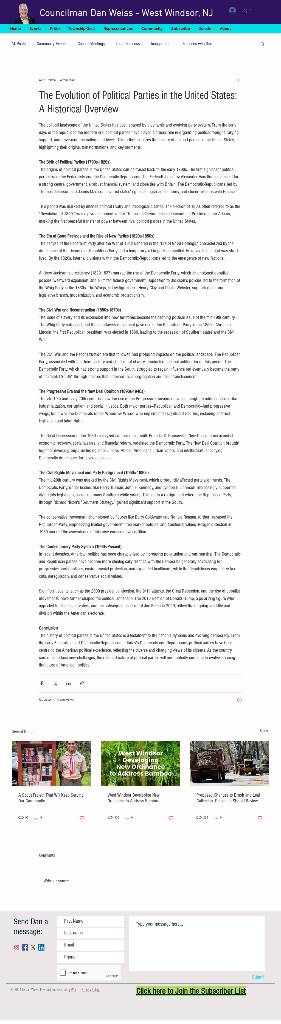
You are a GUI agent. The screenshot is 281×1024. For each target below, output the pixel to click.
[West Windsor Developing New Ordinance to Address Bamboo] (140, 763)
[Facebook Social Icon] (25, 947)
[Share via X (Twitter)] (55, 683)
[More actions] (238, 80)
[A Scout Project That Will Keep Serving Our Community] (51, 763)
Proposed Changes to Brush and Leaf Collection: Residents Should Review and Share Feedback (228, 798)
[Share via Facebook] (41, 683)
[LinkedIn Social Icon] (41, 947)
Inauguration (160, 43)
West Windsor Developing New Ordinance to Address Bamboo (134, 798)
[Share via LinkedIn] (68, 683)
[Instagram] (16, 947)
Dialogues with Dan (196, 43)
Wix (73, 989)
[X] (33, 947)
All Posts (19, 43)
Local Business (128, 43)
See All (264, 731)
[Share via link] (82, 683)
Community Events (52, 43)
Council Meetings (91, 43)
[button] (262, 44)
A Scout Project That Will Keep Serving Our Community (51, 798)
